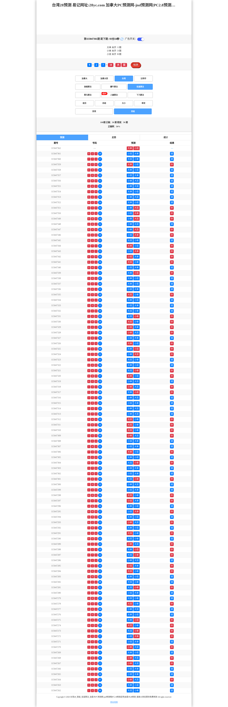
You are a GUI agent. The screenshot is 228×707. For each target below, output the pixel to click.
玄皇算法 (140, 87)
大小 (124, 103)
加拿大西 (104, 78)
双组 (133, 111)
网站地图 (114, 702)
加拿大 (84, 78)
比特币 (143, 78)
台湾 (124, 78)
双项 (94, 111)
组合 (84, 103)
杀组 (104, 103)
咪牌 (135, 65)
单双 (143, 103)
